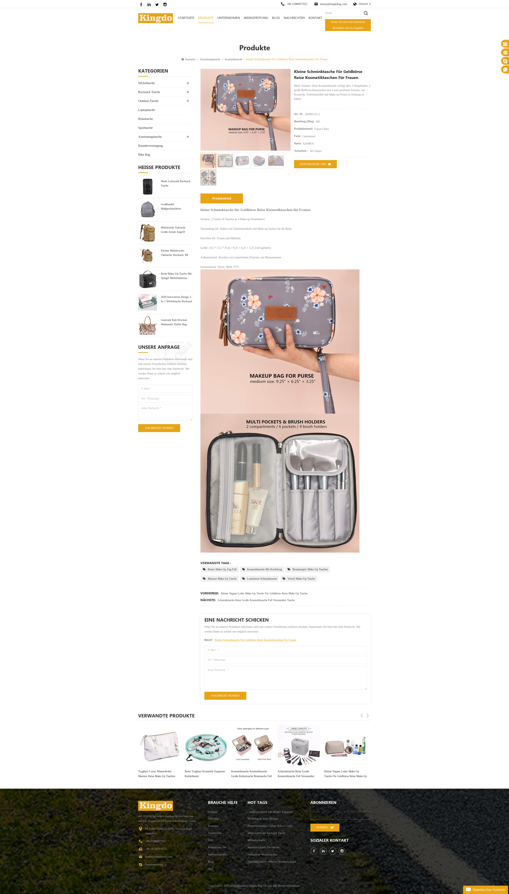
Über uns (213, 818)
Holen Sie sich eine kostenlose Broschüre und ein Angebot (348, 24)
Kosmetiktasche (233, 59)
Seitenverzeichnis (217, 854)
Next (367, 716)
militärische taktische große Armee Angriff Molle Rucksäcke (173, 230)
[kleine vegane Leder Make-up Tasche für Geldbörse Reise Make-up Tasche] (299, 746)
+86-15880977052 (297, 4)
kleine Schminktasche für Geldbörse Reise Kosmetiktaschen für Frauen (255, 639)
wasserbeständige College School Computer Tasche (272, 825)
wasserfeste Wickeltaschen (262, 854)
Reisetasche (145, 118)
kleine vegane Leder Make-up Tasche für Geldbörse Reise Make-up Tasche (264, 593)
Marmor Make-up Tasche (222, 578)
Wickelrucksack (256, 840)
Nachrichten (294, 18)
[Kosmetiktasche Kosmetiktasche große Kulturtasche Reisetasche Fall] (206, 746)
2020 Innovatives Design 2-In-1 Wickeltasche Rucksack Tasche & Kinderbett (176, 299)
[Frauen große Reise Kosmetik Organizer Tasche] (345, 746)
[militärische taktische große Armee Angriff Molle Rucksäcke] (147, 233)
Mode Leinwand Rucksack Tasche (175, 183)
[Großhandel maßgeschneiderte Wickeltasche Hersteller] (147, 209)
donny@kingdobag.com (333, 4)
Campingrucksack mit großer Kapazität (270, 811)
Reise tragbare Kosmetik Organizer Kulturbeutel (158, 774)
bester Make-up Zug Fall (222, 569)
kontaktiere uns (313, 164)
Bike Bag (144, 154)
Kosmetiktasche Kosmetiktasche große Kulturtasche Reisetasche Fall (205, 774)
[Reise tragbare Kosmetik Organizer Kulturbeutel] (159, 746)
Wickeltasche (146, 83)
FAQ (210, 840)
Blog (276, 18)
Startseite (186, 18)
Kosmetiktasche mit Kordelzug (264, 569)
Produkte (206, 18)
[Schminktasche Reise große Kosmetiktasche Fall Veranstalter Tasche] (252, 746)
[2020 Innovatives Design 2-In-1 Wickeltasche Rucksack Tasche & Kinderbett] (147, 302)
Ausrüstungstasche (210, 59)
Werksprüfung (256, 18)
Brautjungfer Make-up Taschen (310, 569)
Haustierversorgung (150, 145)
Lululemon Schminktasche (262, 578)
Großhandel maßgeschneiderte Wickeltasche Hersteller (174, 207)
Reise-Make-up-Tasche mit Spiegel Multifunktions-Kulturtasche (176, 276)
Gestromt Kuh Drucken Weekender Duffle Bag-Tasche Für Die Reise (174, 323)
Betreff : (250, 639)
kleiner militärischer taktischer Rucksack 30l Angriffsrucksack (174, 253)
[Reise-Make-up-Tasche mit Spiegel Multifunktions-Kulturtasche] (147, 279)
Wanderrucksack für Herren (263, 847)
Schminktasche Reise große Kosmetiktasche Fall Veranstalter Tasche (256, 600)
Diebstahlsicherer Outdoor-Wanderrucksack (272, 861)
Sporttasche (145, 127)
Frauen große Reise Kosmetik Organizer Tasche (341, 774)
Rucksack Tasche (149, 92)
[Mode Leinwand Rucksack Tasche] (147, 186)
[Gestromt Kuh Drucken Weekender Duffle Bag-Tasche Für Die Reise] (147, 325)
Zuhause (212, 811)
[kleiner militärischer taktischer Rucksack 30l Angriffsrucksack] (147, 256)
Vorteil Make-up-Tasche (301, 578)
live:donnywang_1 (155, 864)
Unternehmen (228, 18)
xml (210, 868)
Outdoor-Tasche (148, 101)
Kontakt (315, 18)
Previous (361, 716)
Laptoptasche (146, 110)
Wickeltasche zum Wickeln (263, 818)
